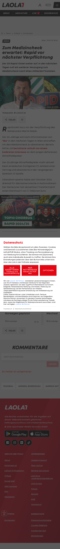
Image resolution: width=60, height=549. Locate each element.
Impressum (7, 308)
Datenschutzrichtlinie (23, 308)
